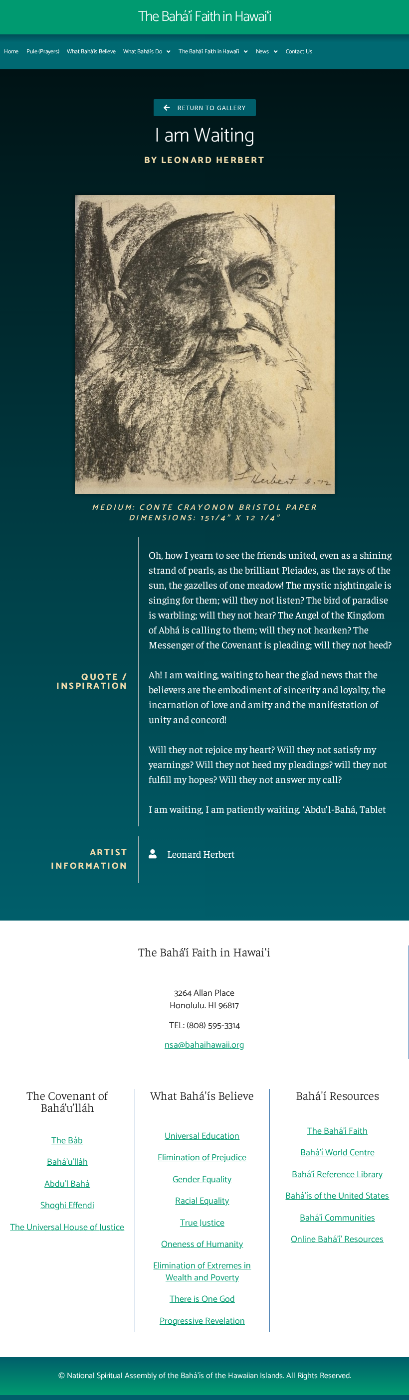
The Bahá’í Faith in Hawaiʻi (204, 17)
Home (11, 51)
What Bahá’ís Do (142, 51)
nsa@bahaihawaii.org (204, 1045)
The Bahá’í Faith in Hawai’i (209, 51)
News (262, 51)
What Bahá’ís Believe (91, 51)
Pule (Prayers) (42, 51)
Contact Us (299, 51)
